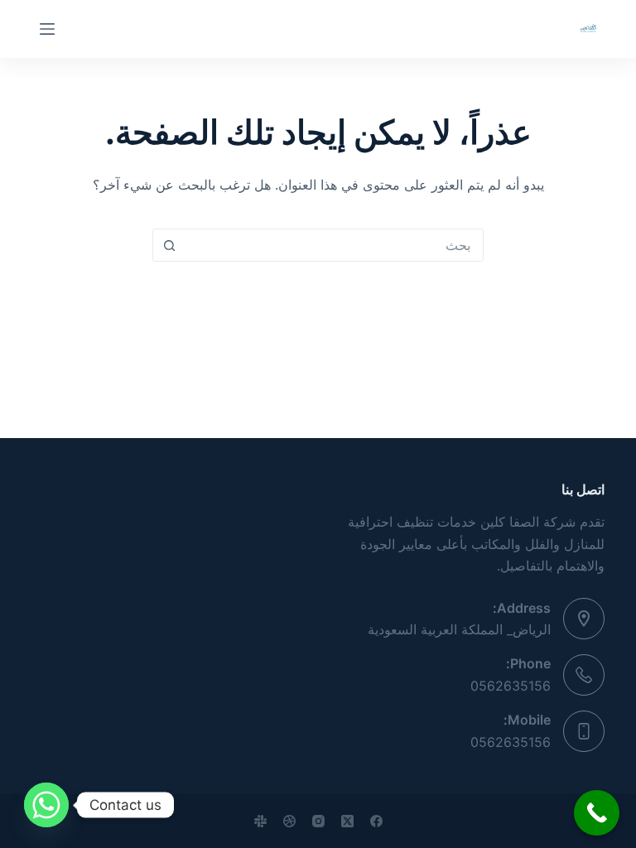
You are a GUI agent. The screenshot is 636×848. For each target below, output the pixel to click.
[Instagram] (318, 821)
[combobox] (334, 245)
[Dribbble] (289, 821)
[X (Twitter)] (347, 821)
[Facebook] (376, 821)
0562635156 (510, 685)
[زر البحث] (169, 245)
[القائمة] (47, 29)
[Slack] (260, 821)
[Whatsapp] (46, 805)
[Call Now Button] (596, 813)
